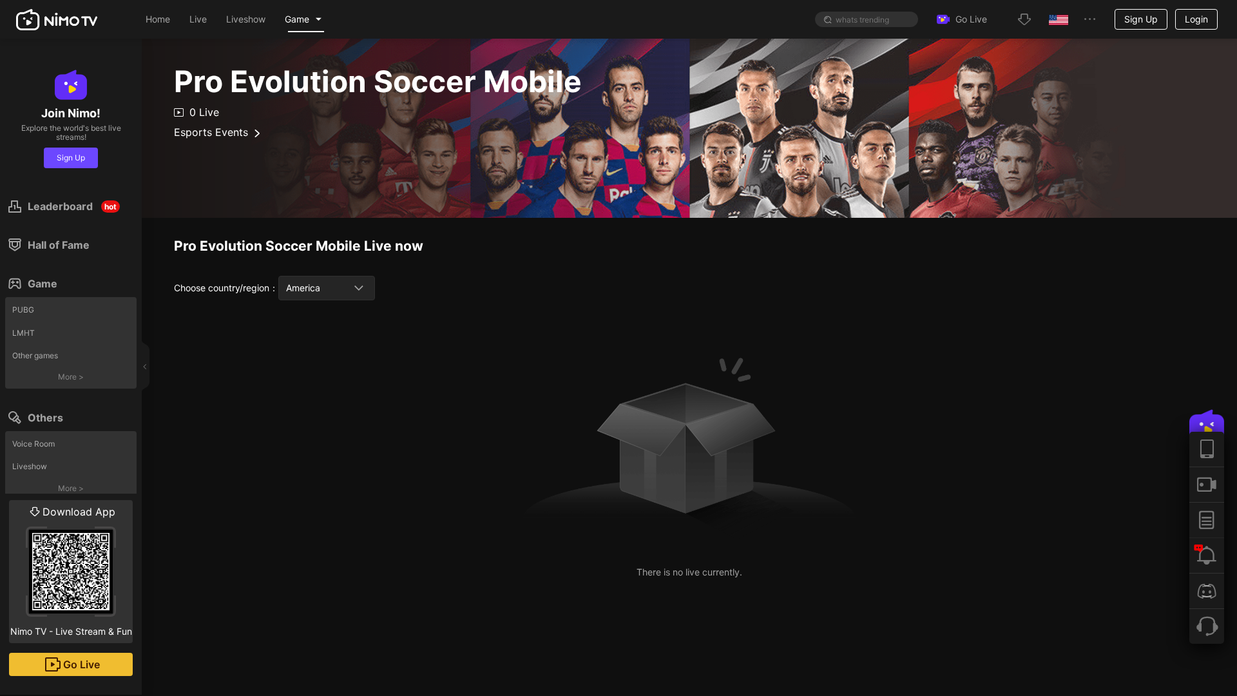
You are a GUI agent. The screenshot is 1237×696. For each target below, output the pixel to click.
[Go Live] (1206, 484)
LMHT (23, 333)
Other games (35, 355)
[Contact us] (1206, 626)
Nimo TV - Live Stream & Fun (71, 571)
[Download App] (1206, 449)
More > (71, 377)
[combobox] (326, 288)
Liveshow (29, 466)
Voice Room (33, 444)
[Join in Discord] (1206, 590)
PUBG (23, 309)
